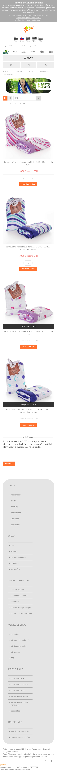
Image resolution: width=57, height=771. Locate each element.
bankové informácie (18, 557)
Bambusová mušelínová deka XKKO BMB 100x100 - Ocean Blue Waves (28, 248)
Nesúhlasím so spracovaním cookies (28, 20)
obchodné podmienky (19, 596)
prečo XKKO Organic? (19, 685)
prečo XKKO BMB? (18, 679)
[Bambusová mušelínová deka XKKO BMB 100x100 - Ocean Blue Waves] (28, 218)
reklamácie (15, 602)
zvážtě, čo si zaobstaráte (20, 731)
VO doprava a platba (19, 646)
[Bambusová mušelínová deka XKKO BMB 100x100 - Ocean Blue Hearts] (28, 381)
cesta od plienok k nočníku (21, 737)
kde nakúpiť (15, 569)
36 (15, 104)
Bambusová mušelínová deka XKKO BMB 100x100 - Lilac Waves (28, 163)
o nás (13, 545)
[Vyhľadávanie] (5, 45)
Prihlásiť (45, 65)
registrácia (15, 634)
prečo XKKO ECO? (18, 690)
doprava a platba (17, 590)
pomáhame (15, 525)
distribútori (15, 563)
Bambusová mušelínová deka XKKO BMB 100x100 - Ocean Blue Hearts (28, 411)
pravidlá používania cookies (21, 614)
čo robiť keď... (16, 711)
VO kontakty (15, 652)
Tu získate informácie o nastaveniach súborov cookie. (28, 15)
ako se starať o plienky (19, 696)
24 (10, 104)
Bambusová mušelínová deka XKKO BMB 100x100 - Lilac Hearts (28, 332)
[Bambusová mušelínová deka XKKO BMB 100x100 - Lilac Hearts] (28, 303)
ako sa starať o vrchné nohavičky (19, 703)
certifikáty (14, 507)
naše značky (15, 495)
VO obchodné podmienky (20, 640)
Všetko (22, 104)
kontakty (14, 551)
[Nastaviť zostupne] (38, 98)
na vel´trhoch (16, 513)
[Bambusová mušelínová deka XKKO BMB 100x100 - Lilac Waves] (28, 133)
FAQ (12, 658)
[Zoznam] (9, 98)
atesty (13, 501)
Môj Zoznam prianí (12, 64)
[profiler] (3, 765)
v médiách (15, 519)
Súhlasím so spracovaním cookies (28, 18)
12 (5, 104)
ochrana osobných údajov (21, 608)
